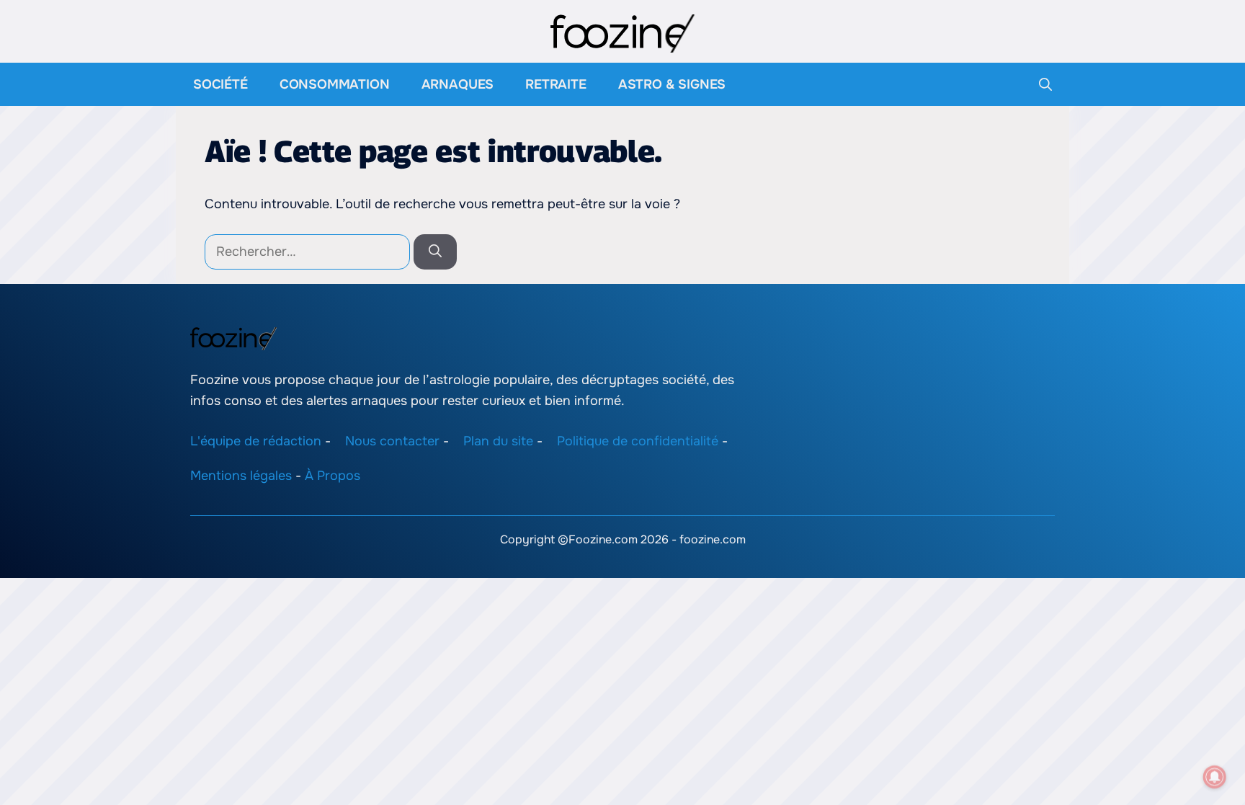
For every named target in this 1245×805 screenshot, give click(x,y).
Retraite (555, 84)
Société (220, 84)
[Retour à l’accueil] (622, 32)
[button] (1045, 84)
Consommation (335, 84)
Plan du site (498, 440)
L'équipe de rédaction (255, 440)
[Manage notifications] (1214, 776)
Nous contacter (392, 440)
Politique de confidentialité (637, 440)
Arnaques (457, 84)
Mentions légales (241, 476)
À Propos (332, 476)
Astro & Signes (672, 84)
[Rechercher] (435, 252)
